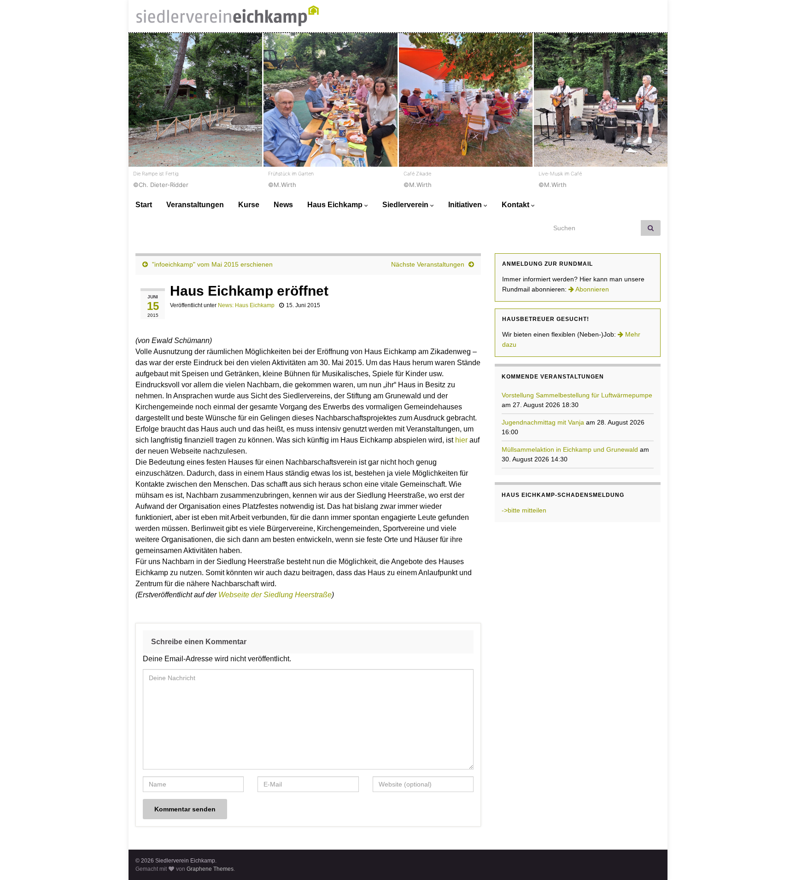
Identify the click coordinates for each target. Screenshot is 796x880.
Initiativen (466, 205)
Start (143, 205)
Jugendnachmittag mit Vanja (543, 422)
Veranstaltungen (195, 205)
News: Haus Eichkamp (246, 305)
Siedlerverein (406, 205)
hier (461, 440)
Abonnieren (591, 289)
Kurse (248, 205)
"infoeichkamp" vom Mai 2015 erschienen (212, 264)
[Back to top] (775, 859)
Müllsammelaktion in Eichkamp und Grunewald (570, 449)
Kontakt (516, 205)
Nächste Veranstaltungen (427, 264)
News (283, 205)
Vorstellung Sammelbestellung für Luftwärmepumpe (577, 395)
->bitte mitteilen (524, 510)
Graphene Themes (210, 869)
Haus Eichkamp (335, 205)
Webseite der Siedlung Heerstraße (275, 595)
